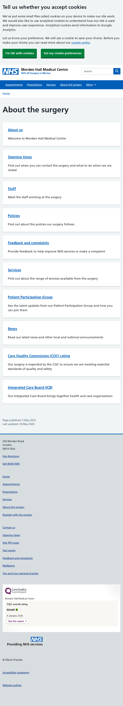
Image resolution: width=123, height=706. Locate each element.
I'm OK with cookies (19, 53)
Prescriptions (34, 84)
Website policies (12, 685)
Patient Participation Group (30, 297)
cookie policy (80, 42)
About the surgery (71, 84)
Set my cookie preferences (63, 53)
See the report (16, 621)
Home (6, 93)
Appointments (14, 84)
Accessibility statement (16, 672)
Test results (9, 550)
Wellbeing (9, 565)
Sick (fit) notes (11, 542)
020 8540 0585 (11, 463)
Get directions (11, 456)
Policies (14, 215)
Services (51, 84)
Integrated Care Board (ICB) (30, 387)
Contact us (9, 527)
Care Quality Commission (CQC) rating (39, 356)
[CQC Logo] (16, 593)
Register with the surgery (17, 514)
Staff (12, 188)
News (12, 328)
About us (15, 130)
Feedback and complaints (28, 243)
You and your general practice (20, 573)
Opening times (20, 157)
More (90, 84)
